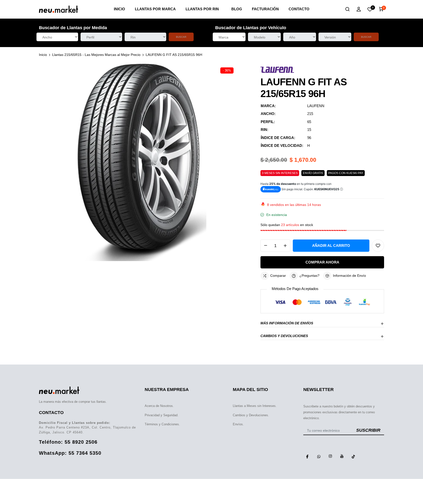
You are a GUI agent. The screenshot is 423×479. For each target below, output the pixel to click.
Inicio (119, 9)
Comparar (278, 275)
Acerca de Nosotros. (159, 406)
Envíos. (238, 424)
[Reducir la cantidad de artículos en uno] (265, 246)
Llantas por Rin (202, 9)
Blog (236, 9)
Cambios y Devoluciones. (251, 415)
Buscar (181, 37)
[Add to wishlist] (378, 246)
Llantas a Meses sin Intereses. (255, 406)
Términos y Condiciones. (162, 424)
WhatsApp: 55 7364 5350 (70, 453)
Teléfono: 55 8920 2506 (68, 442)
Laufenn (315, 106)
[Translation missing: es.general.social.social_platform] (307, 456)
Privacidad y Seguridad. (161, 415)
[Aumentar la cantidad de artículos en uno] (285, 246)
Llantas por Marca (155, 9)
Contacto (299, 9)
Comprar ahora (322, 262)
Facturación (265, 9)
